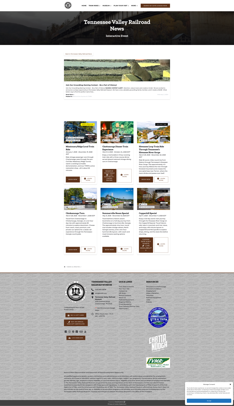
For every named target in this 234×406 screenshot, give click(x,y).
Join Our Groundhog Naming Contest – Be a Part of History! (91, 85)
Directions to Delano (153, 289)
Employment (151, 291)
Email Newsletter (125, 304)
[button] (230, 384)
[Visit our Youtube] (85, 332)
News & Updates (73, 267)
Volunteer (150, 295)
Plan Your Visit (124, 289)
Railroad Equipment (126, 300)
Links (148, 300)
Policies (149, 302)
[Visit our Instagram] (69, 332)
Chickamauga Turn (75, 213)
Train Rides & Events (126, 286)
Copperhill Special (148, 213)
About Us (122, 297)
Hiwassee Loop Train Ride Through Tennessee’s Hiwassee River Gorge (151, 149)
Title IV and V (123, 308)
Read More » (70, 94)
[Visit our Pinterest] (73, 332)
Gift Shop (122, 293)
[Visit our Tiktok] (77, 332)
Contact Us (123, 291)
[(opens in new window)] (158, 306)
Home (84, 6)
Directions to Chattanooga (156, 286)
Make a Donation (152, 293)
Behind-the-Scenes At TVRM (82, 96)
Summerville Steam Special (115, 213)
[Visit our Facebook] (66, 332)
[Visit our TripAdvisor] (81, 332)
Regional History (125, 302)
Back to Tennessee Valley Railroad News (78, 54)
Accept (209, 401)
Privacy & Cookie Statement (117, 404)
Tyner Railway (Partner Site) (129, 306)
